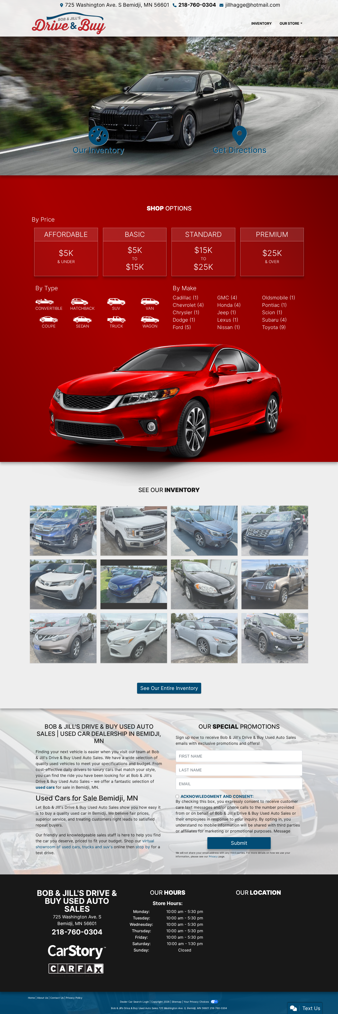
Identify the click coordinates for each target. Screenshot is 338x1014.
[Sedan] (82, 322)
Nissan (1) (228, 327)
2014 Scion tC (204, 618)
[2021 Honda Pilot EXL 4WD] (63, 531)
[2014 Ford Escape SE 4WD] (133, 638)
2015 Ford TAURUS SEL (133, 564)
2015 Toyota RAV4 (63, 564)
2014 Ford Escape (134, 618)
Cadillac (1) (185, 298)
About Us (42, 997)
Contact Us (57, 997)
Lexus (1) (227, 320)
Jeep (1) (226, 312)
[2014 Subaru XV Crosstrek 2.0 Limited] (274, 638)
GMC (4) (227, 298)
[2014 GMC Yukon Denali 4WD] (274, 584)
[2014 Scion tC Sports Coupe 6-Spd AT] (204, 638)
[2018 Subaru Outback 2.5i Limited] (204, 531)
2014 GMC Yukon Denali (274, 564)
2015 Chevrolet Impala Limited (204, 567)
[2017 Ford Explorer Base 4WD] (274, 531)
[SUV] (116, 304)
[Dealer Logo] (106, 23)
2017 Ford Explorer (275, 510)
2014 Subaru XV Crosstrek (275, 618)
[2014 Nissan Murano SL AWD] (63, 638)
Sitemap (176, 1001)
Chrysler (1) (186, 312)
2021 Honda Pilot (63, 510)
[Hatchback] (82, 304)
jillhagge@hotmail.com (252, 5)
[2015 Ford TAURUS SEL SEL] (133, 584)
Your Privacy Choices (197, 1001)
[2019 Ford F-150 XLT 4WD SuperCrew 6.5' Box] (133, 531)
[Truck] (116, 322)
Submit (239, 843)
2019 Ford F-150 (134, 510)
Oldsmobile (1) (278, 298)
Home (31, 997)
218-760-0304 (197, 5)
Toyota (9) (274, 327)
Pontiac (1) (274, 305)
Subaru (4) (274, 320)
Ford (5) (182, 327)
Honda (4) (229, 305)
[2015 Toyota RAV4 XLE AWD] (63, 584)
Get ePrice (274, 549)
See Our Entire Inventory (169, 688)
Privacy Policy (74, 997)
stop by (143, 846)
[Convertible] (49, 304)
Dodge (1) (184, 320)
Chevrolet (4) (188, 305)
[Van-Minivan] (150, 304)
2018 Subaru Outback (204, 510)
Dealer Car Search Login (134, 1001)
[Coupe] (49, 322)
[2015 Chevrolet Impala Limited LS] (204, 584)
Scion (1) (272, 312)
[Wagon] (150, 322)
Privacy (213, 856)
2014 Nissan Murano (63, 618)
